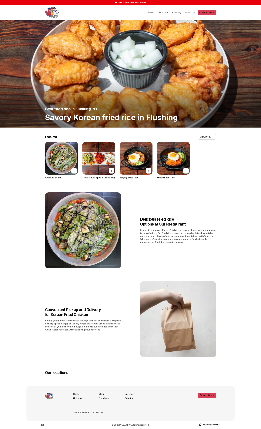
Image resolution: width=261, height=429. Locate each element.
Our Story (163, 12)
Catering (176, 12)
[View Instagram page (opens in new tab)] (42, 425)
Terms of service (81, 412)
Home (76, 394)
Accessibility (98, 412)
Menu (151, 12)
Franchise (190, 12)
